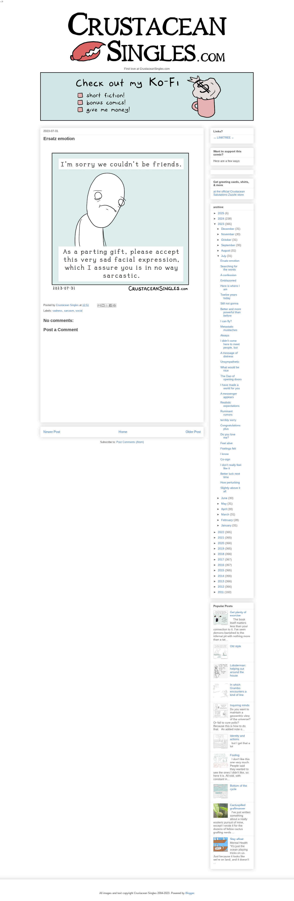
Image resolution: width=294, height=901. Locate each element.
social (79, 310)
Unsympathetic (229, 361)
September (228, 245)
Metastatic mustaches (228, 328)
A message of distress (229, 354)
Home (123, 432)
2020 (221, 543)
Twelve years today (228, 296)
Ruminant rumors (226, 413)
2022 (221, 532)
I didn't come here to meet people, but (230, 344)
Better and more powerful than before (230, 312)
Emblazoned (228, 280)
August (226, 250)
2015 (221, 570)
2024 (221, 218)
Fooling (234, 755)
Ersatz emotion (229, 260)
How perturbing (230, 482)
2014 (221, 575)
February (227, 520)
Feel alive (226, 443)
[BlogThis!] (103, 305)
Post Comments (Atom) (130, 442)
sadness (57, 310)
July (224, 255)
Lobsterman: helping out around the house (238, 670)
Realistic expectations (229, 404)
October (226, 239)
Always (224, 335)
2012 (221, 586)
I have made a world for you (230, 386)
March (225, 514)
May (224, 503)
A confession (228, 275)
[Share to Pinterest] (114, 305)
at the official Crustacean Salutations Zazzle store (229, 193)
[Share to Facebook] (111, 305)
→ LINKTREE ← (223, 137)
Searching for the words (228, 268)
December (228, 228)
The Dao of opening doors (231, 377)
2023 (221, 224)
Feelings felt (228, 448)
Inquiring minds (239, 705)
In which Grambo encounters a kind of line (238, 689)
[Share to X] (107, 305)
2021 (221, 537)
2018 (221, 553)
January (226, 525)
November (228, 234)
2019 (221, 548)
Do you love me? (227, 436)
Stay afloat (236, 839)
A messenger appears (228, 395)
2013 (221, 581)
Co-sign (225, 459)
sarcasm (69, 310)
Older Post (193, 432)
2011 (221, 592)
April (224, 509)
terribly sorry (228, 420)
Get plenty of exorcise (238, 614)
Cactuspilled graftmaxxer (237, 806)
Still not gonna (229, 303)
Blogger (189, 893)
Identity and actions (237, 737)
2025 (221, 213)
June (224, 498)
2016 (221, 564)
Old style (235, 646)
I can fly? (226, 321)
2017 (221, 559)
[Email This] (99, 305)
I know (224, 453)
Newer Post (51, 432)
